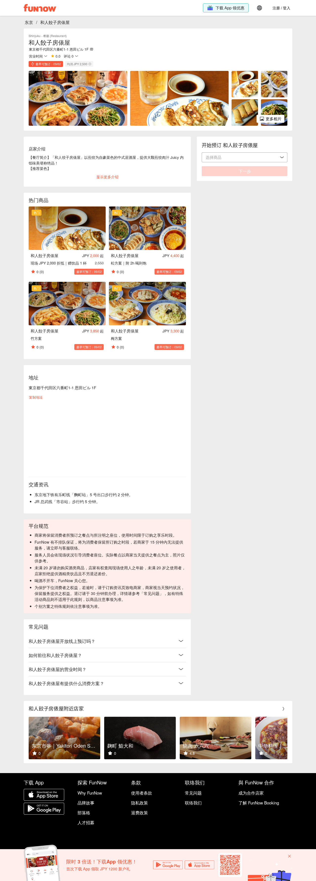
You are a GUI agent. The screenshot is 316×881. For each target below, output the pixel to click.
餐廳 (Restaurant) (55, 36)
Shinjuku (34, 36)
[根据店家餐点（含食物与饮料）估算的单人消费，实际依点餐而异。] (89, 63)
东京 (29, 22)
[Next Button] (283, 709)
